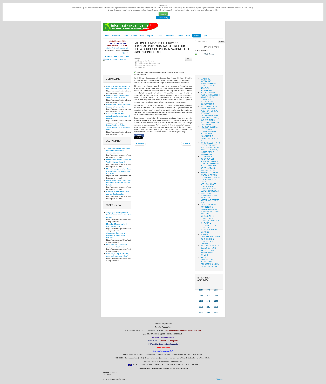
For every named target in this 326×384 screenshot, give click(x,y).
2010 (208, 301)
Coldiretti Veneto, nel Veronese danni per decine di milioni (117, 96)
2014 (201, 295)
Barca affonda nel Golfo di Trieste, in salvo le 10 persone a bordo (118, 127)
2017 (201, 290)
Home (107, 35)
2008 (201, 306)
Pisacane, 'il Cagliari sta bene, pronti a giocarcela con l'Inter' (117, 254)
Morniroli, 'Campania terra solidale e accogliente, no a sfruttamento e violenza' (118, 171)
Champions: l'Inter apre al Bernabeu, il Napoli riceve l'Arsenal (115, 235)
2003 (216, 312)
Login (205, 35)
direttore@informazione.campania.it (117, 48)
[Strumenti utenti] (188, 59)
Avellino (159, 35)
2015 (216, 290)
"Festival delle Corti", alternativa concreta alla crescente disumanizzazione (118, 150)
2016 (208, 290)
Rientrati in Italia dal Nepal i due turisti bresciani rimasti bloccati (118, 87)
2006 (216, 306)
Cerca (221, 41)
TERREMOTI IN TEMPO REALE (117, 56)
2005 (201, 312)
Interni (126, 35)
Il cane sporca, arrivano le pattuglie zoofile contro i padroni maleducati (118, 115)
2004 (208, 312)
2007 (208, 306)
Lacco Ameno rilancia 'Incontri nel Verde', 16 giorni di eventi (118, 160)
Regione (150, 35)
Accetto (163, 14)
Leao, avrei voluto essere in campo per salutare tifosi (116, 245)
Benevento (170, 35)
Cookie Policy (163, 17)
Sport (142, 35)
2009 (216, 301)
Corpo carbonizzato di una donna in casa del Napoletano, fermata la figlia (118, 182)
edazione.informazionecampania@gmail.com (117, 53)
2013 (208, 295)
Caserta (180, 35)
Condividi (138, 135)
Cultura (134, 35)
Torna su (219, 379)
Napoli (188, 35)
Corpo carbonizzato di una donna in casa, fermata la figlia (118, 105)
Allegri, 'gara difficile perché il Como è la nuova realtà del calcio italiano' (118, 214)
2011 (201, 301)
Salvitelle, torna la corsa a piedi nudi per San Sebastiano (118, 192)
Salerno (196, 35)
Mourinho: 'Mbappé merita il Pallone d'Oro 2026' (116, 225)
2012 (216, 295)
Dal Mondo (116, 35)
